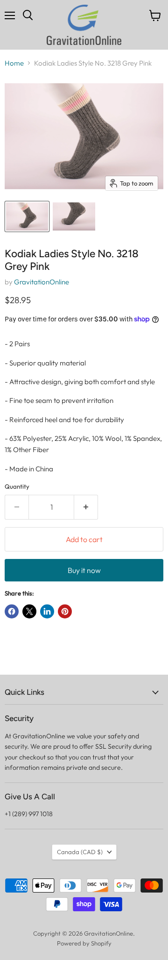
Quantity (17, 486)
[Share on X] (29, 611)
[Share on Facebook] (12, 611)
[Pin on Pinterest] (65, 611)
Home (14, 63)
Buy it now (84, 570)
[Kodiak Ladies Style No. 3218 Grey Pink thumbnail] (27, 216)
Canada (80, 852)
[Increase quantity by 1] (86, 507)
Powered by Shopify (84, 943)
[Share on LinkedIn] (47, 611)
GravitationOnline (41, 281)
